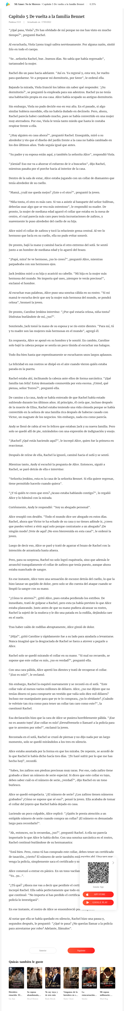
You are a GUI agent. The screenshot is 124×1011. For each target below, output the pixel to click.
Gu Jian (12, 999)
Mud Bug (104, 999)
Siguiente (81, 950)
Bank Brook (50, 999)
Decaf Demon (32, 999)
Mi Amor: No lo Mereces (27, 4)
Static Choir (68, 999)
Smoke (84, 999)
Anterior (42, 950)
